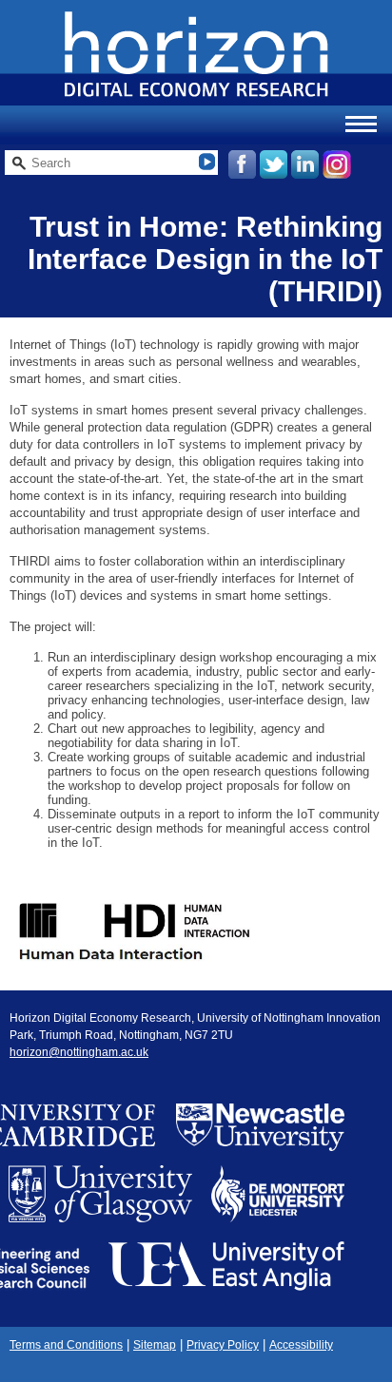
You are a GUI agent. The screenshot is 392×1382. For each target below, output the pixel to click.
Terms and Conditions (66, 1345)
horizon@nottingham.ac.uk (79, 1052)
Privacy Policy (222, 1345)
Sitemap (154, 1345)
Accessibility (301, 1345)
